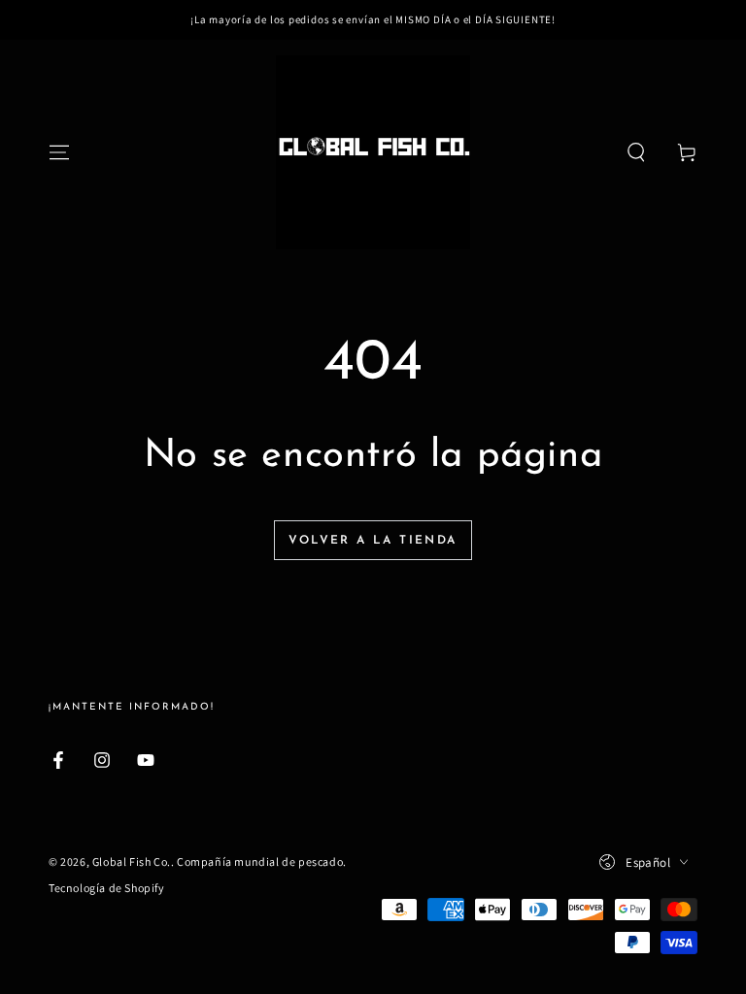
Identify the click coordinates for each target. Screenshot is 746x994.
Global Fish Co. (131, 861)
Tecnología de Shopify (107, 887)
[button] (636, 152)
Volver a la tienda (372, 541)
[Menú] (59, 152)
